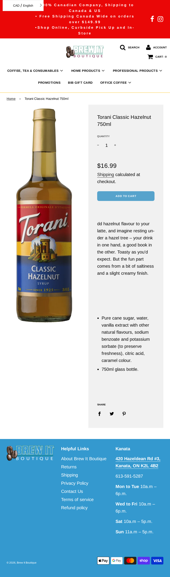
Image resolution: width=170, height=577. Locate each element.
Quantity (103, 136)
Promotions (49, 82)
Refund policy (74, 507)
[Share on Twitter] (111, 413)
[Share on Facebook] (101, 413)
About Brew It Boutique (83, 458)
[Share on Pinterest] (124, 413)
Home (11, 98)
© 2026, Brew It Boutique (22, 562)
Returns (69, 466)
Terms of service (77, 499)
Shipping (105, 174)
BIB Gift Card (80, 82)
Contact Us (72, 491)
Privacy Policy (74, 483)
